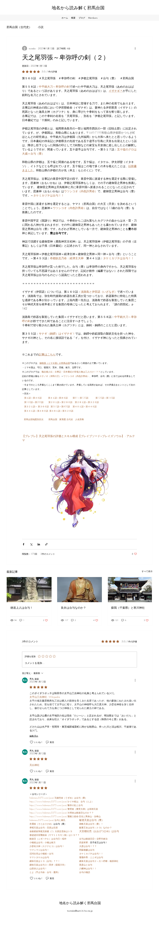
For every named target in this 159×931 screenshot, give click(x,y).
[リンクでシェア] (46, 544)
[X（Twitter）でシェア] (31, 544)
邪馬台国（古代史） (19, 27)
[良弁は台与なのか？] (79, 589)
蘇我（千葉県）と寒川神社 (128, 607)
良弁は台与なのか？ (73, 607)
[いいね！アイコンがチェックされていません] (32, 742)
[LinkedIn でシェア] (38, 544)
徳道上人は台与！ (21, 607)
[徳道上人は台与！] (29, 589)
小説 (40, 27)
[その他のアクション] (135, 48)
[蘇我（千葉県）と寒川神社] (129, 589)
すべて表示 (147, 571)
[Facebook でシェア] (23, 544)
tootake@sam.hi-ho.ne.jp (80, 910)
